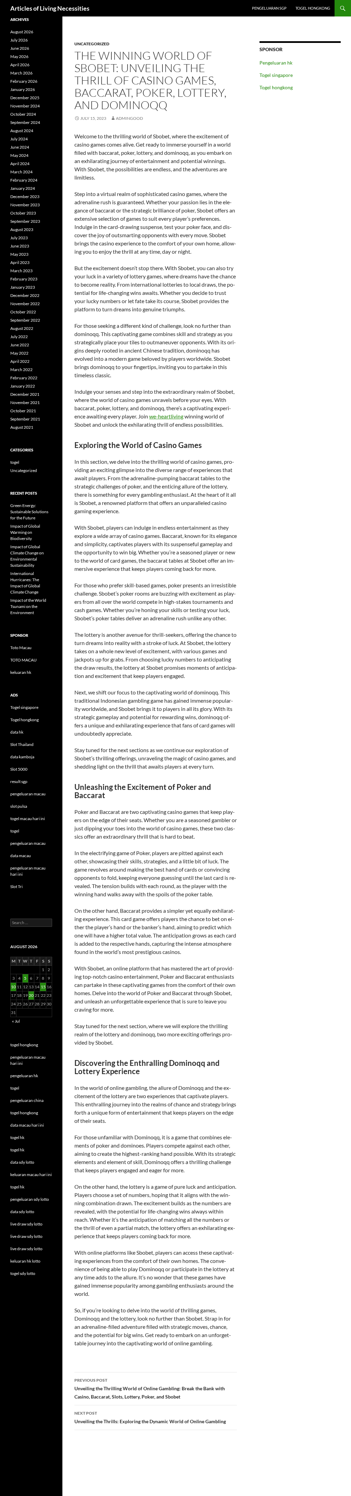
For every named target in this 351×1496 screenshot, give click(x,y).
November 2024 (25, 105)
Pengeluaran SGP (269, 8)
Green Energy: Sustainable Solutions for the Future (29, 511)
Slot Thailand (22, 744)
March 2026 (21, 73)
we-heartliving (166, 416)
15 (43, 986)
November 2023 (25, 204)
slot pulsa (18, 806)
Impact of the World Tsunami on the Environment (28, 606)
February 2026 (23, 81)
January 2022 (22, 386)
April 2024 (19, 163)
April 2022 (19, 361)
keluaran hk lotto (25, 1261)
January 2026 (22, 89)
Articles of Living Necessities (49, 8)
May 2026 (19, 56)
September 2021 (25, 419)
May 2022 (19, 353)
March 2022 (21, 369)
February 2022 (23, 377)
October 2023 (23, 213)
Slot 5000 (18, 769)
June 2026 (19, 48)
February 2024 (23, 180)
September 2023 (25, 221)
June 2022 (19, 344)
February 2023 (23, 278)
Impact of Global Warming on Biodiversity (25, 532)
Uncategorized (91, 43)
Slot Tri (16, 886)
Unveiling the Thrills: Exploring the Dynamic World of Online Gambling (150, 1417)
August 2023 (21, 229)
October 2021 (23, 410)
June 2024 (19, 147)
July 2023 (19, 237)
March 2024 (21, 171)
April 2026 (19, 64)
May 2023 (19, 254)
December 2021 (24, 394)
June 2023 (19, 246)
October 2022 (23, 311)
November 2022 (25, 303)
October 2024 (23, 114)
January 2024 (22, 188)
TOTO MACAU (23, 660)
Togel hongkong (312, 8)
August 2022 (21, 328)
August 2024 (21, 130)
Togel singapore (276, 75)
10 (13, 986)
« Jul (16, 1021)
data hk (16, 732)
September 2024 (25, 122)
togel (14, 462)
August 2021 (21, 427)
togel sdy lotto (22, 1273)
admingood (129, 118)
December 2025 (24, 97)
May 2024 (19, 155)
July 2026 (19, 40)
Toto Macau (21, 647)
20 (31, 995)
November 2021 (25, 402)
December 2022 (24, 295)
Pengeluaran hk (275, 63)
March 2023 (21, 270)
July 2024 (19, 138)
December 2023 (24, 196)
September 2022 (25, 320)
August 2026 (21, 31)
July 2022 (19, 336)
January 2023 (22, 287)
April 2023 (19, 262)
